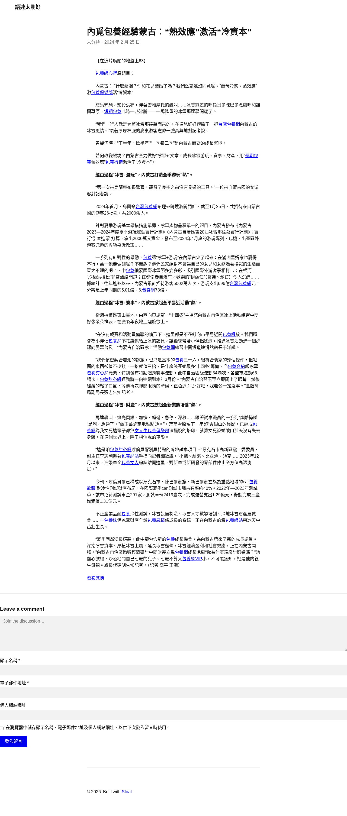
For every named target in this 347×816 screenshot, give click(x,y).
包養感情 (156, 520)
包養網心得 (106, 73)
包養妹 (110, 520)
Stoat (127, 791)
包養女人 (130, 462)
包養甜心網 (97, 373)
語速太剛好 (28, 7)
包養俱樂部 (102, 92)
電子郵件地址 (14, 683)
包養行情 (114, 162)
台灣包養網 (229, 124)
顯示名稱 (10, 660)
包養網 (148, 290)
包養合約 (236, 366)
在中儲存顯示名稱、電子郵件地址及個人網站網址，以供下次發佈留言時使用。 (88, 727)
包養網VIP (192, 558)
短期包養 (112, 111)
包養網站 (130, 456)
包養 (147, 257)
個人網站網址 (13, 705)
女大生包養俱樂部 (151, 430)
